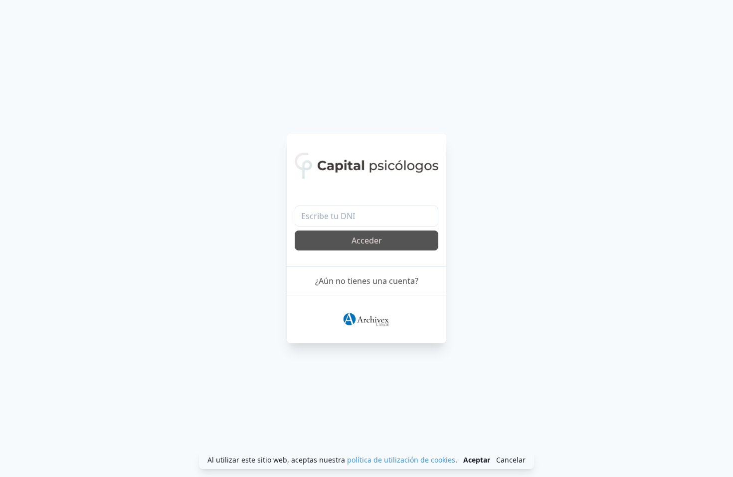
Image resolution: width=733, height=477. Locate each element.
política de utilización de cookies (401, 460)
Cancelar (511, 460)
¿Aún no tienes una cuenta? (366, 280)
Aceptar (476, 460)
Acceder (367, 240)
